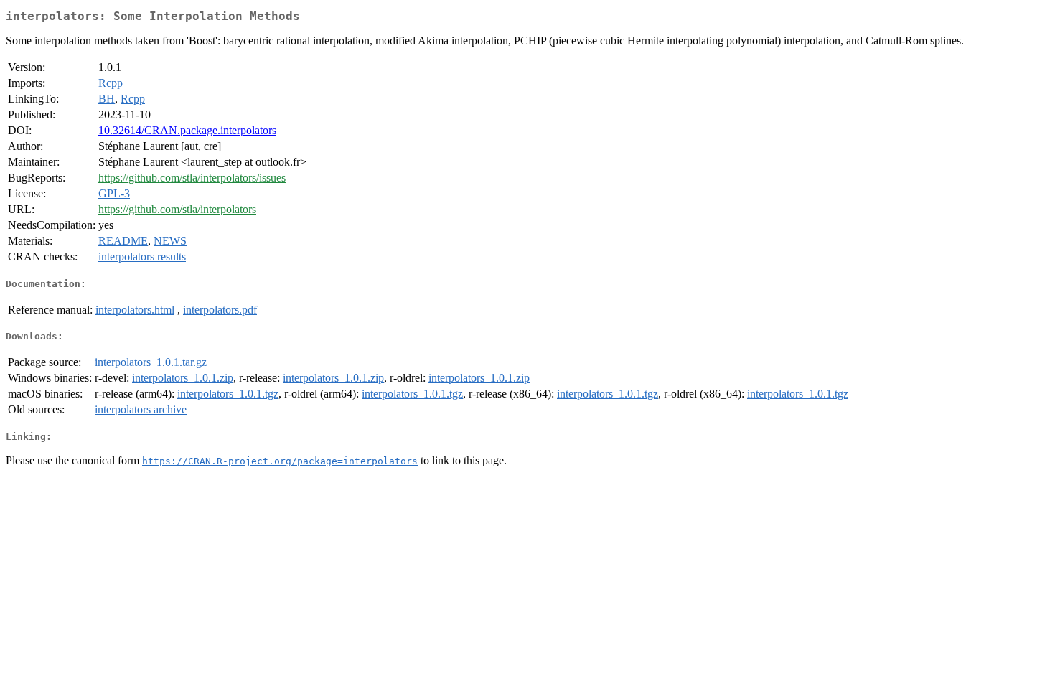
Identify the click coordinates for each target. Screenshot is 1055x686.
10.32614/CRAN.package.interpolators (187, 130)
